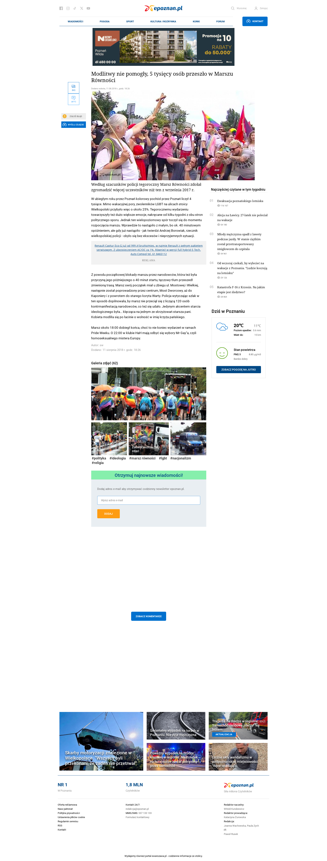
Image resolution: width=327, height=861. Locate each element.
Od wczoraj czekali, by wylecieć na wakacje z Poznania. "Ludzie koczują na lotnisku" (242, 268)
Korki (196, 21)
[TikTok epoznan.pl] (74, 8)
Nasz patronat (65, 808)
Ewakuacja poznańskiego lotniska (240, 201)
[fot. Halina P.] (148, 393)
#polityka (99, 458)
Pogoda (105, 21)
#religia (98, 463)
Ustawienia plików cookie (71, 817)
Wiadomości (75, 21)
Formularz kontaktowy (137, 817)
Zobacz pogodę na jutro (238, 369)
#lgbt (163, 458)
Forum (220, 21)
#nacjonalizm (180, 458)
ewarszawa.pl (159, 855)
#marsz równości (142, 458)
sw (101, 345)
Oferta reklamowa (67, 804)
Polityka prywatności (69, 812)
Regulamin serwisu (68, 821)
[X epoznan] (81, 8)
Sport (130, 21)
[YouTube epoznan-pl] (88, 8)
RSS (60, 825)
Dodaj (108, 513)
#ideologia (118, 458)
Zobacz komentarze (149, 616)
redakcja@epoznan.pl (137, 808)
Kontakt (257, 21)
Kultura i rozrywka (163, 21)
